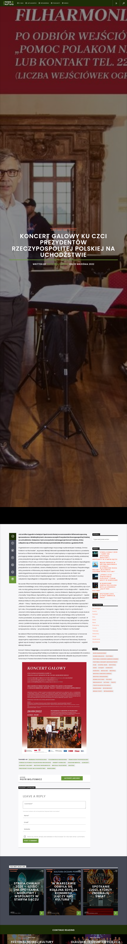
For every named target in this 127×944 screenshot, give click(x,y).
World (94, 647)
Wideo (66, 3)
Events (53, 235)
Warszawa (51, 778)
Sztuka (94, 638)
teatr (113, 692)
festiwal (109, 666)
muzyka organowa (100, 687)
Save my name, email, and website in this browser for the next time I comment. (56, 847)
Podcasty (56, 3)
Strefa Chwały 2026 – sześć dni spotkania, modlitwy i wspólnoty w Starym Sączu (104, 566)
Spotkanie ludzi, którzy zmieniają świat (107, 606)
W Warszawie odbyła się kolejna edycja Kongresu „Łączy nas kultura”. (104, 597)
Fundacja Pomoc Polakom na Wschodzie (35, 773)
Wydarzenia (45, 3)
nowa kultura (98, 689)
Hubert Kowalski (59, 773)
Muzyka (71, 775)
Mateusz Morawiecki (42, 775)
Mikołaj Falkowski (59, 775)
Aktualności (32, 3)
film (94, 675)
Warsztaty (95, 644)
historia (112, 675)
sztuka (106, 692)
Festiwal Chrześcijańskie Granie (105, 669)
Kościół (96, 681)
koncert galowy (25, 775)
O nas (21, 3)
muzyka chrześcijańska (102, 684)
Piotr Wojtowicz (58, 268)
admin (12, 922)
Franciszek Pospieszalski (78, 770)
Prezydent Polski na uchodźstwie (32, 778)
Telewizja (95, 641)
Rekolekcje (97, 692)
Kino (93, 627)
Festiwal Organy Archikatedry (105, 672)
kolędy (101, 678)
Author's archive (72, 788)
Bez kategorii (96, 619)
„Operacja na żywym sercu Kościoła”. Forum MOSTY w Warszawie (109, 587)
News (65, 235)
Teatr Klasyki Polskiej (102, 695)
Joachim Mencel (74, 773)
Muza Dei (104, 681)
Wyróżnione (96, 652)
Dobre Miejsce (98, 666)
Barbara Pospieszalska (38, 770)
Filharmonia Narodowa (58, 770)
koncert (85, 773)
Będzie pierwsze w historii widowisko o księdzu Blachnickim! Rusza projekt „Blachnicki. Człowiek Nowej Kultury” (104, 577)
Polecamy (72, 235)
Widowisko (107, 698)
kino (95, 678)
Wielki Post (97, 701)
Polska (108, 689)
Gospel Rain (102, 675)
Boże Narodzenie (99, 663)
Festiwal (95, 624)
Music (60, 235)
